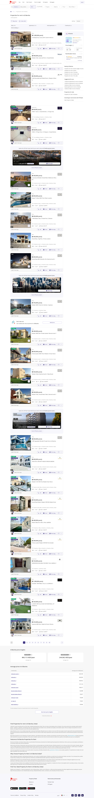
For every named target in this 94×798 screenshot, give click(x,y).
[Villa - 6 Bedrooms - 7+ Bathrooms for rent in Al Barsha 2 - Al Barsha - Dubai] (36, 308)
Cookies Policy (30, 795)
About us (31, 782)
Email (46, 48)
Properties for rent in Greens (70, 70)
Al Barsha (16, 6)
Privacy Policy (23, 795)
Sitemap (36, 795)
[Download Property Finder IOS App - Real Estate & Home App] (14, 788)
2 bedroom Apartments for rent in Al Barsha (73, 83)
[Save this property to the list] (58, 48)
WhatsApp (53, 48)
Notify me (52, 322)
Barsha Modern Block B (16, 694)
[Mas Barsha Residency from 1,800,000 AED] (37, 421)
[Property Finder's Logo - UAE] (13, 2)
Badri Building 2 (14, 704)
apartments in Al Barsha (54, 750)
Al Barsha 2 (13, 680)
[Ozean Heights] (37, 285)
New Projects (29, 2)
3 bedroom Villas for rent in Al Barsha (72, 88)
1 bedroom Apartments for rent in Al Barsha (73, 81)
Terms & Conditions (14, 795)
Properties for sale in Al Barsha (70, 94)
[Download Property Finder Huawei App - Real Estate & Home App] (31, 788)
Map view (15, 21)
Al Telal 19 (13, 701)
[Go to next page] (62, 642)
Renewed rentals (64, 654)
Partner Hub (51, 782)
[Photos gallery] (20, 39)
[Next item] (82, 45)
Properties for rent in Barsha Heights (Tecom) (73, 68)
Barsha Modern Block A (16, 691)
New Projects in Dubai (69, 100)
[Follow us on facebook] (76, 795)
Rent (23, 2)
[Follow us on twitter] (79, 795)
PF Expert (50, 784)
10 (49, 642)
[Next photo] (30, 39)
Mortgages (52, 2)
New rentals (27, 654)
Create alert (23, 21)
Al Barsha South (14, 687)
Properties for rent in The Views (71, 72)
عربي (58, 795)
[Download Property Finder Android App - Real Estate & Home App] (23, 788)
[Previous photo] (11, 39)
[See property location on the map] (29, 45)
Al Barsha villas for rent (72, 735)
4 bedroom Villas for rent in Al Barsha (72, 85)
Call (40, 48)
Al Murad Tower (14, 697)
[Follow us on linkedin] (82, 795)
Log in (82, 2)
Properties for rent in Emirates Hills (71, 74)
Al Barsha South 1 (15, 674)
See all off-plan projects (36, 167)
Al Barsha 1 (13, 684)
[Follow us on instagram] (72, 795)
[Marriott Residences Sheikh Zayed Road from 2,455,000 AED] (37, 157)
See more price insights (47, 712)
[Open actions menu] (61, 48)
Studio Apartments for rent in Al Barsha (72, 87)
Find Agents (45, 2)
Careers (31, 784)
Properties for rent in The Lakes (71, 75)
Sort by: (73, 21)
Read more (68, 59)
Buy (19, 2)
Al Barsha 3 (13, 677)
